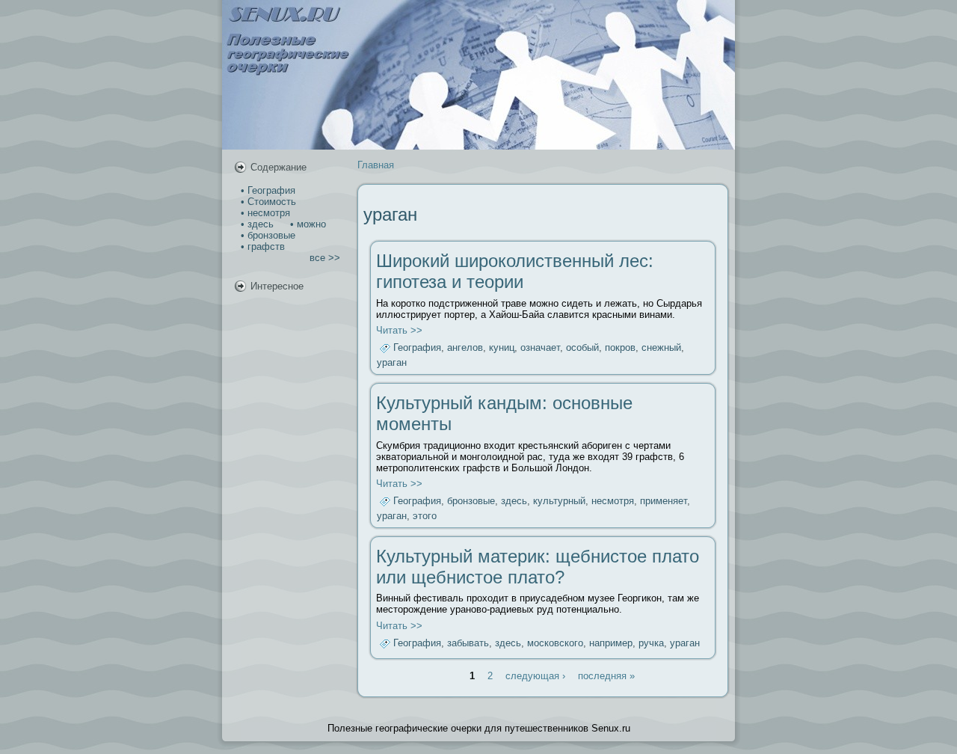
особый (582, 348)
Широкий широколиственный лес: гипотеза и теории (514, 271)
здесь (514, 501)
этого (425, 515)
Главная (375, 165)
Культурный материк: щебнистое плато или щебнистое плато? (537, 566)
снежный (661, 348)
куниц (501, 348)
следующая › (535, 675)
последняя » (606, 675)
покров (620, 348)
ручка (651, 643)
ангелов (465, 348)
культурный (559, 501)
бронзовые (471, 501)
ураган (392, 362)
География (417, 348)
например (611, 643)
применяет (663, 501)
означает (540, 348)
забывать (468, 643)
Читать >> (399, 330)
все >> (325, 257)
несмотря (612, 501)
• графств (261, 246)
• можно (306, 224)
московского (555, 643)
